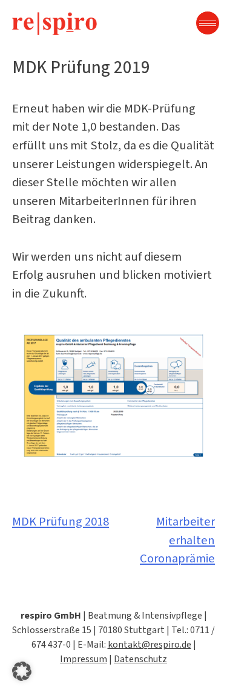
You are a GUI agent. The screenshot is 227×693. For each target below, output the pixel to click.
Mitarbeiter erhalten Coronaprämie (177, 540)
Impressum (83, 658)
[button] (22, 671)
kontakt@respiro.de (149, 644)
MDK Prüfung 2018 (60, 521)
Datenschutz (140, 658)
